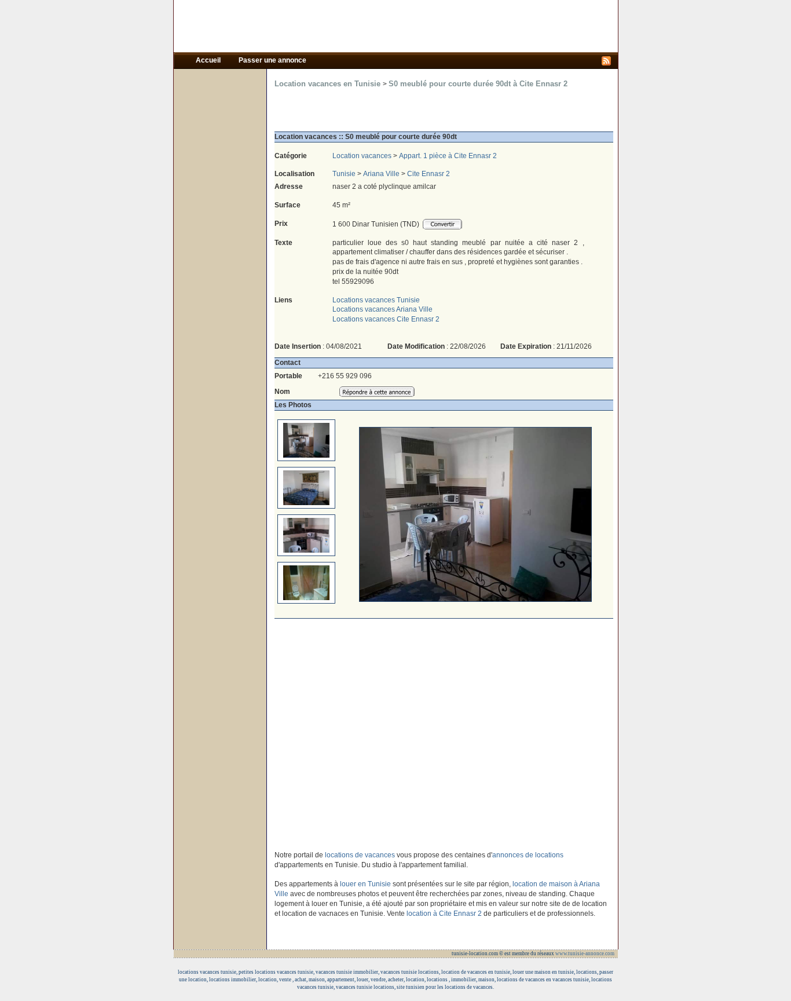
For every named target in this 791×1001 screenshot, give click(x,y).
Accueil (209, 60)
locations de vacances (361, 855)
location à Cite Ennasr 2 (444, 913)
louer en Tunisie (365, 884)
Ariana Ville (381, 174)
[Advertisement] (395, 26)
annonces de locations (527, 855)
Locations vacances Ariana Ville (382, 309)
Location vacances (361, 156)
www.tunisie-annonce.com (585, 953)
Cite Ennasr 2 (428, 174)
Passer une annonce (272, 60)
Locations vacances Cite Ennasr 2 (386, 319)
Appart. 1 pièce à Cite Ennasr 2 (448, 156)
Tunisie (344, 174)
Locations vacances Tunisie (376, 300)
